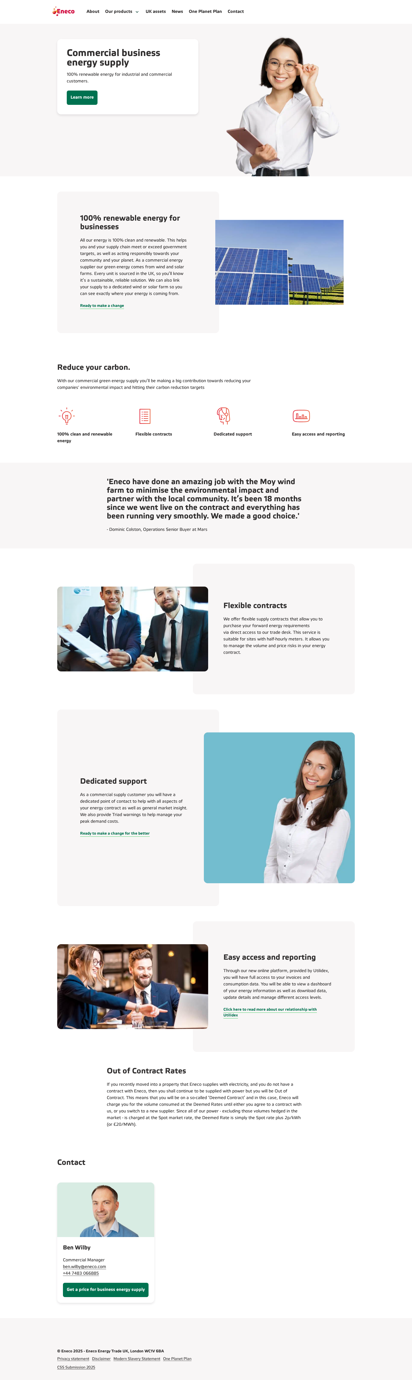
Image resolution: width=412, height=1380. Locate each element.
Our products (118, 12)
